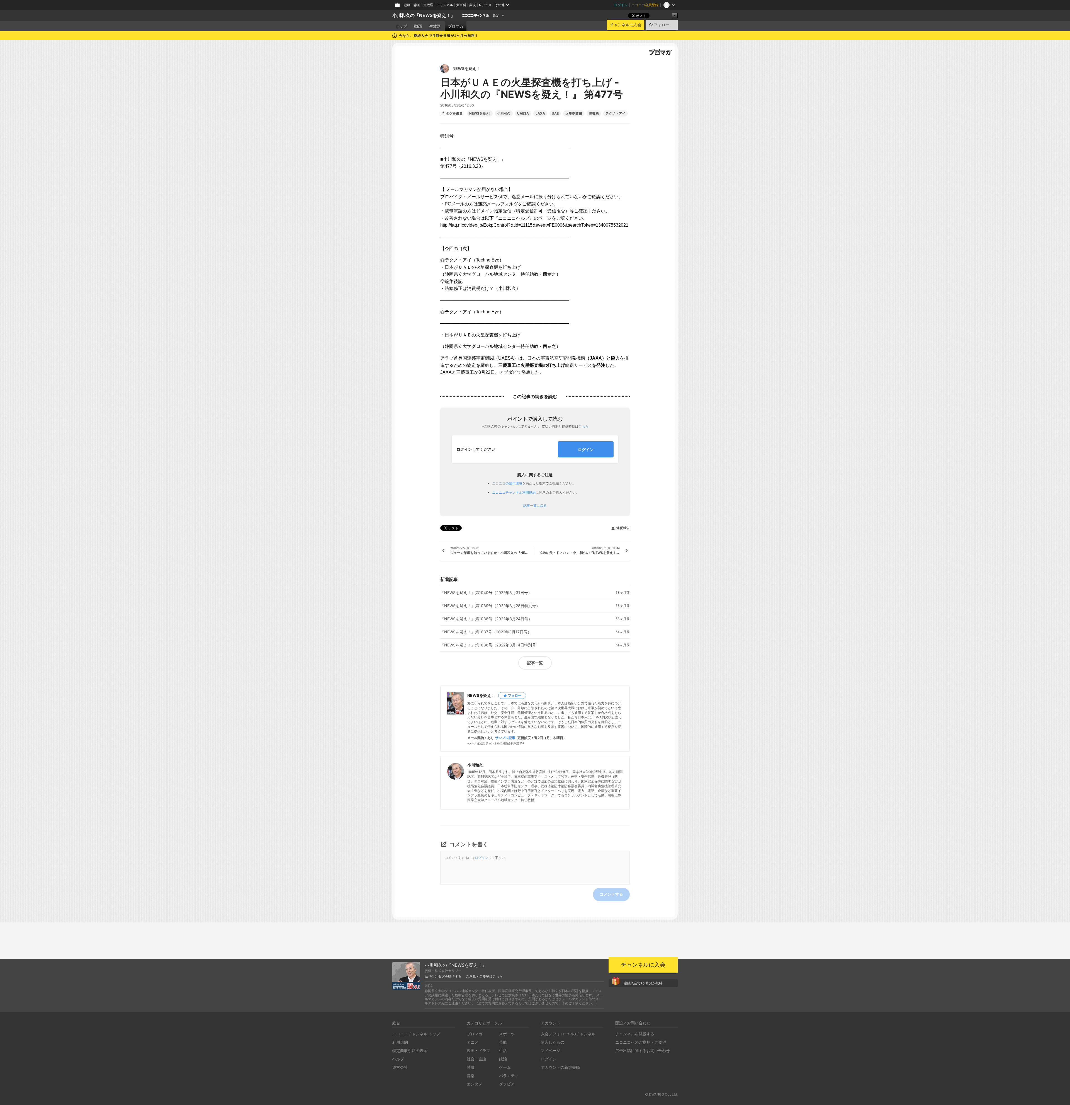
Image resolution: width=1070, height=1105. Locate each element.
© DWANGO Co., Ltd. (661, 1094)
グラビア (507, 1084)
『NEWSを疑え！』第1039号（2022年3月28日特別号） (490, 606)
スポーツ (507, 1033)
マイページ (550, 1050)
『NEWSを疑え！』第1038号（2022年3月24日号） (486, 619)
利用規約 (400, 1042)
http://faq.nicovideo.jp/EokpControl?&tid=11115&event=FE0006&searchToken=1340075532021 (534, 225)
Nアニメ (485, 5)
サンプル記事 (505, 738)
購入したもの (552, 1042)
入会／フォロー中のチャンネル (568, 1033)
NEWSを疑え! (479, 113)
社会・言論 (476, 1058)
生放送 (428, 5)
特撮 (471, 1067)
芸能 (503, 1042)
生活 (503, 1050)
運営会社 (400, 1067)
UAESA (523, 113)
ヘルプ (398, 1058)
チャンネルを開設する (634, 1033)
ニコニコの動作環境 (507, 483)
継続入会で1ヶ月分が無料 (643, 983)
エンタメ (474, 1084)
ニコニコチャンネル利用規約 (514, 492)
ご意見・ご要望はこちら (484, 976)
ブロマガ (455, 26)
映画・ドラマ (478, 1050)
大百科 (461, 5)
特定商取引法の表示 (409, 1050)
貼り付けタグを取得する (443, 976)
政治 (496, 16)
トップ (401, 26)
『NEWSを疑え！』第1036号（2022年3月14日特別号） (490, 645)
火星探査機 (573, 113)
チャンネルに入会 (625, 25)
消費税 (594, 113)
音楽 (471, 1075)
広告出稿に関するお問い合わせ (642, 1050)
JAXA (540, 113)
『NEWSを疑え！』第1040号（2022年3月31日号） (486, 593)
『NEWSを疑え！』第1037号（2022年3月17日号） (485, 632)
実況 (472, 5)
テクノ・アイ (615, 113)
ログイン (621, 5)
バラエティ (509, 1075)
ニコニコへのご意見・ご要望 (640, 1042)
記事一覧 (535, 662)
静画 (417, 5)
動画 (407, 5)
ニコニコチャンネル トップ (416, 1033)
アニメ (472, 1042)
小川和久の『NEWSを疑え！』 (423, 15)
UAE (555, 113)
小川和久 (503, 113)
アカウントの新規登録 (560, 1067)
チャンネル (444, 5)
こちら (583, 426)
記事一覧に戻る (535, 505)
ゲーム (505, 1067)
